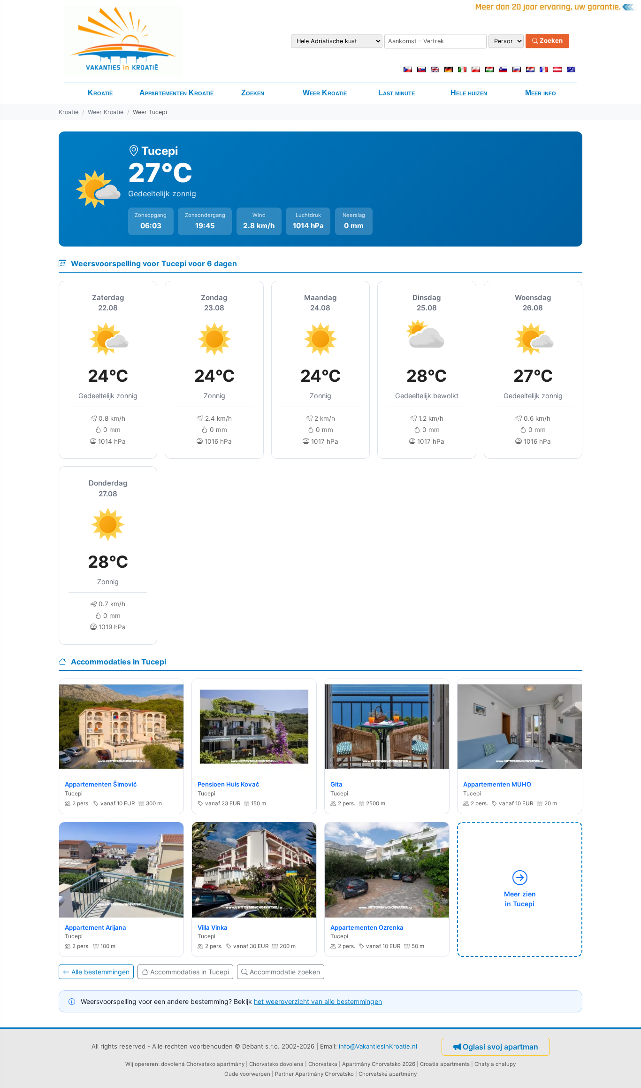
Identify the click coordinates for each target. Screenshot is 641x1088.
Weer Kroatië (325, 93)
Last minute (396, 93)
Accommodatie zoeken (285, 972)
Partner (284, 1074)
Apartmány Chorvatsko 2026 (378, 1064)
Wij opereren (141, 1064)
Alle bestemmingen (100, 972)
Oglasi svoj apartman (500, 1046)
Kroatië (100, 93)
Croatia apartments (445, 1064)
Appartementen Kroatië (176, 93)
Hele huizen (468, 93)
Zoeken (550, 41)
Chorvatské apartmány (388, 1074)
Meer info (540, 93)
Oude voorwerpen (247, 1074)
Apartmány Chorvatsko (324, 1074)
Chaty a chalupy (495, 1064)
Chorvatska (322, 1064)
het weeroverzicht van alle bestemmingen (318, 1001)
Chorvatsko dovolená (276, 1064)
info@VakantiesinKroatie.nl (378, 1046)
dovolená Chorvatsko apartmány (202, 1064)
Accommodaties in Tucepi (189, 972)
